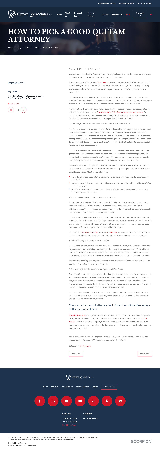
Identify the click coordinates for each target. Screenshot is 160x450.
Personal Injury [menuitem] (78, 14)
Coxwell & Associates (90, 232)
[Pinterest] (107, 401)
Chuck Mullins (111, 232)
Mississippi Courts (126, 3)
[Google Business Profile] (120, 401)
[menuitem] (11, 445)
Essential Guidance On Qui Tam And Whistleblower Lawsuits (120, 112)
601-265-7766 (144, 3)
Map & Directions (69, 425)
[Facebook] (39, 401)
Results (95, 387)
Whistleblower (85, 346)
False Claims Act (102, 82)
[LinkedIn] (53, 401)
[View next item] (23, 110)
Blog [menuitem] (128, 14)
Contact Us (140, 14)
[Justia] (66, 401)
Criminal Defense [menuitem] (91, 14)
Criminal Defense (82, 387)
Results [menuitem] (105, 14)
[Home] (30, 14)
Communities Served (107, 3)
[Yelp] (93, 401)
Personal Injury (67, 387)
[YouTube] (80, 401)
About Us (54, 387)
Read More (13, 104)
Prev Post (76, 354)
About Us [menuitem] (67, 14)
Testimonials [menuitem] (117, 14)
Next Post (144, 354)
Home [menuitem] (59, 14)
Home (45, 387)
